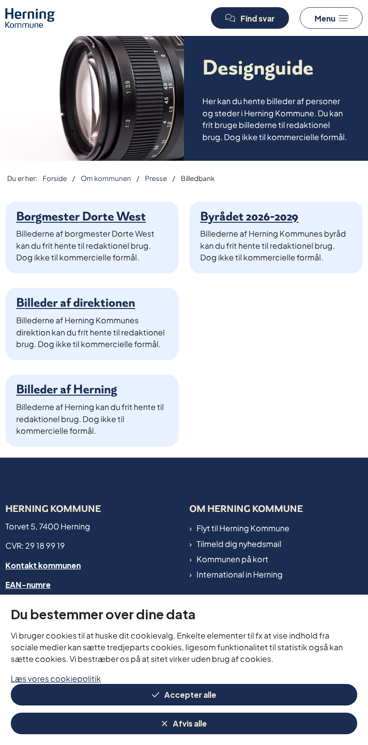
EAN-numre (28, 584)
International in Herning (240, 574)
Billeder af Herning (66, 389)
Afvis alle (190, 722)
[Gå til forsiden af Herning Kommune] (101, 17)
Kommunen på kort (232, 558)
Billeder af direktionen (75, 302)
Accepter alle (190, 694)
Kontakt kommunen (43, 564)
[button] (331, 18)
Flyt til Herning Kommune (243, 527)
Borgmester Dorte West (81, 216)
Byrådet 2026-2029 (249, 216)
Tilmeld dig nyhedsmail (239, 543)
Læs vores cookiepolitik (56, 677)
